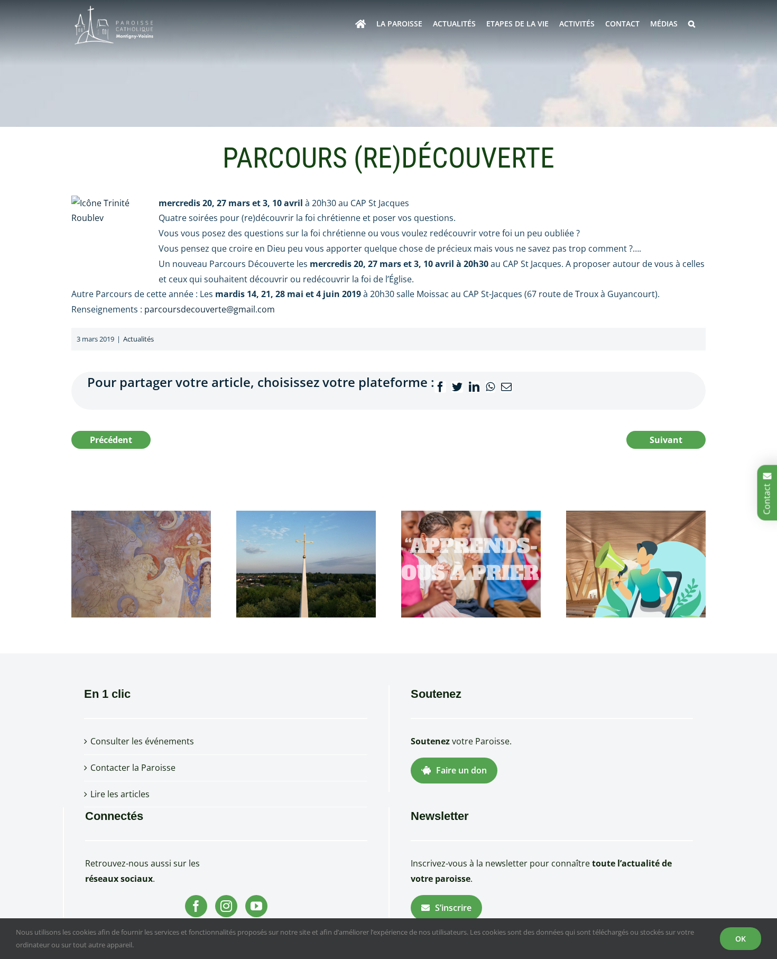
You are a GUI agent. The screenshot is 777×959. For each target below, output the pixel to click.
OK (740, 939)
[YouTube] (256, 906)
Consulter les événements (142, 741)
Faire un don (461, 770)
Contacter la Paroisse (132, 767)
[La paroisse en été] (306, 563)
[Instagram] (226, 906)
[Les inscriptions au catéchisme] (471, 563)
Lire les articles (120, 794)
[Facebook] (196, 906)
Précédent (111, 440)
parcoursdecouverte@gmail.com (209, 309)
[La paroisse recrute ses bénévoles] (636, 563)
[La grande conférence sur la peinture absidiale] (141, 563)
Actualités (138, 339)
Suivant (666, 440)
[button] (691, 24)
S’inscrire (453, 908)
